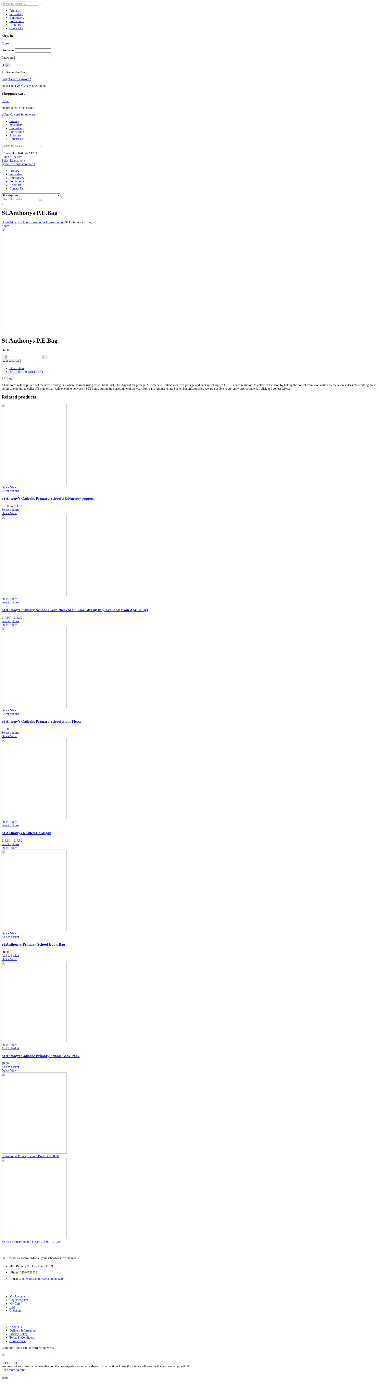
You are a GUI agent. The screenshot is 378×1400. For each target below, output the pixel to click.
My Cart (14, 1303)
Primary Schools (19, 222)
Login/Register (18, 1300)
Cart (12, 1307)
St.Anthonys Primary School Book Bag (33, 944)
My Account (17, 1296)
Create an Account (34, 85)
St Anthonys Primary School (47, 222)
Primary (14, 10)
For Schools (16, 21)
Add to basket (11, 361)
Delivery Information (22, 1330)
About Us (15, 1327)
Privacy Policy (18, 1334)
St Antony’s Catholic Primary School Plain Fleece (41, 721)
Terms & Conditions (22, 1337)
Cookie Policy (18, 1341)
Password (8, 57)
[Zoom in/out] (12, 1374)
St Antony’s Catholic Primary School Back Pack (41, 1056)
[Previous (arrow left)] (3, 1378)
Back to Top (9, 1362)
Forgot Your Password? (16, 79)
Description (16, 368)
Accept (20, 1369)
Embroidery (16, 17)
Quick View (9, 487)
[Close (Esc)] (3, 1374)
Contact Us (16, 28)
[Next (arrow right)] (6, 1378)
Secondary (16, 14)
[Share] (6, 1374)
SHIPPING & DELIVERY (26, 371)
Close (5, 43)
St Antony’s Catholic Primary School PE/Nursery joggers (48, 498)
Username (8, 50)
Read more (9, 1369)
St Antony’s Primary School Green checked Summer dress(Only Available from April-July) (75, 610)
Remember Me (15, 72)
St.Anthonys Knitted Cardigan (26, 833)
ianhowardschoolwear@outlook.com (42, 1278)
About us (15, 24)
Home (5, 222)
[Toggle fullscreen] (9, 1374)
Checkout (15, 1310)
